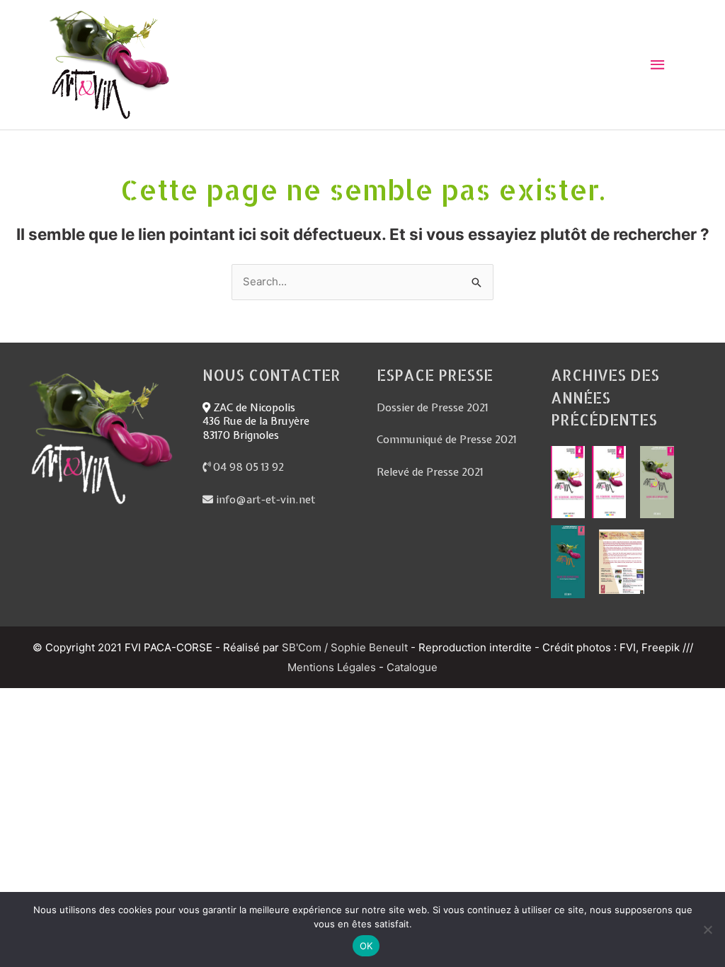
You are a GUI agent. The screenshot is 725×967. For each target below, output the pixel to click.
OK (366, 945)
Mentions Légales (331, 667)
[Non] (707, 929)
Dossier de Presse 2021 (432, 408)
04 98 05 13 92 (247, 467)
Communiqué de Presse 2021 (446, 440)
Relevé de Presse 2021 (430, 472)
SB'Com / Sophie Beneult (345, 647)
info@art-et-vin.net (264, 500)
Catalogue (412, 667)
